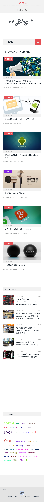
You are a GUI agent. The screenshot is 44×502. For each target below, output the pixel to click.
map (13, 436)
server (28, 446)
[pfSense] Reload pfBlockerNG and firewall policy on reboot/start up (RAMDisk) (28, 301)
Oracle (9, 440)
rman (38, 441)
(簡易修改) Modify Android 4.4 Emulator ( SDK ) (22, 156)
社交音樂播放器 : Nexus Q (15, 265)
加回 (19, 456)
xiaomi (6, 456)
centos (32, 423)
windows (22, 453)
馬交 (27, 460)
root (5, 446)
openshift (27, 436)
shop (34, 446)
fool (17, 428)
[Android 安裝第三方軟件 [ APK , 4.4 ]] (22, 106)
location (7, 436)
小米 (25, 456)
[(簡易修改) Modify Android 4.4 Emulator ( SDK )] (22, 142)
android (9, 423)
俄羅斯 (13, 456)
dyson (12, 428)
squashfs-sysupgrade (22, 449)
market (19, 436)
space (12, 449)
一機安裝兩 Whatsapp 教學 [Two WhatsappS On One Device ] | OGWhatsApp (23, 82)
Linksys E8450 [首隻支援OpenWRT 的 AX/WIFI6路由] (27, 343)
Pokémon (31, 441)
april (17, 423)
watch (6, 453)
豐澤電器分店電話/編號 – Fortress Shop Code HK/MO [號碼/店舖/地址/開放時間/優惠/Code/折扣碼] (28, 316)
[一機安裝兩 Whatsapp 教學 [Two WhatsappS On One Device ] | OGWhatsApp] (22, 67)
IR (32, 432)
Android (8, 59)
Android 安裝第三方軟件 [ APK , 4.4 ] (19, 119)
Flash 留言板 (22, 10)
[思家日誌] (22, 22)
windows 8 (32, 452)
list (36, 432)
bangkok (24, 423)
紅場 (35, 456)
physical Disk (21, 441)
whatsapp (13, 453)
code (6, 428)
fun (22, 427)
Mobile (8, 171)
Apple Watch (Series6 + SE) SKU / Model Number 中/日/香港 (28, 355)
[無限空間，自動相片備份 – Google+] (22, 216)
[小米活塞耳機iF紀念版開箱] (22, 180)
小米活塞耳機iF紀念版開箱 (15, 193)
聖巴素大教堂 (7, 460)
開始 (22, 460)
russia (11, 445)
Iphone (26, 432)
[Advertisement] (23, 33)
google (8, 432)
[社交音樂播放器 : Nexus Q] (22, 252)
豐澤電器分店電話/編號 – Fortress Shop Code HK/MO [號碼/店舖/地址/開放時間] (28, 330)
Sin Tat (6, 449)
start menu (34, 449)
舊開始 (15, 460)
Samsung (19, 445)
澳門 (30, 456)
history (17, 432)
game (28, 427)
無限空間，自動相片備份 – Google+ (18, 229)
